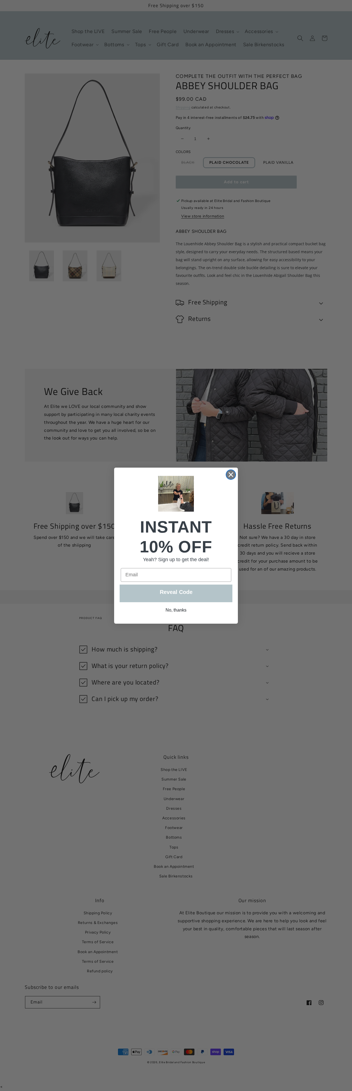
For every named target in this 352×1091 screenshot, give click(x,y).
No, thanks (176, 610)
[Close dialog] (231, 474)
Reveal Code (176, 592)
